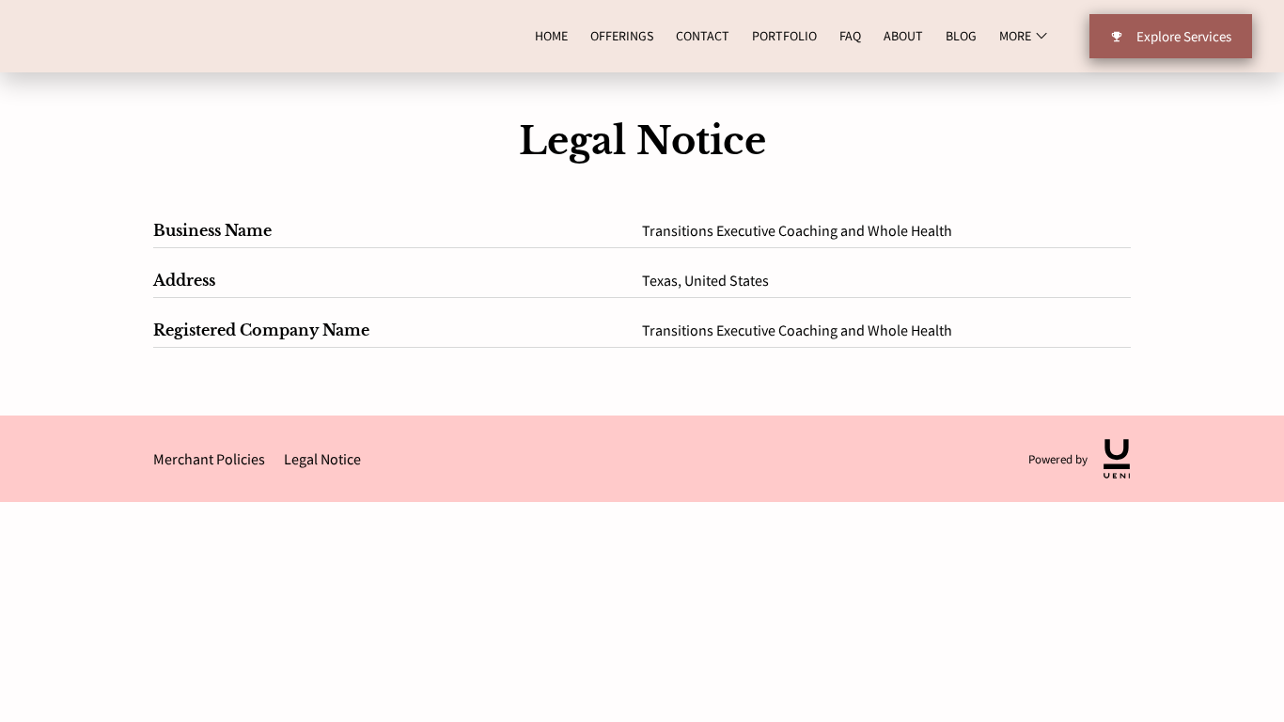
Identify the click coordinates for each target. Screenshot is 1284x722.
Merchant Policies (209, 458)
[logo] (1117, 459)
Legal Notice (322, 458)
